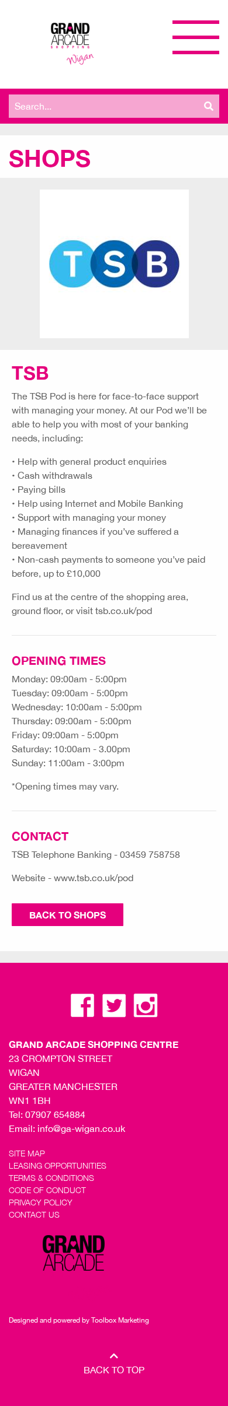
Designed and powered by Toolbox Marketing (79, 1320)
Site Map (27, 1153)
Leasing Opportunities (57, 1165)
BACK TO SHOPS (67, 914)
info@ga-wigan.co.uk (81, 1128)
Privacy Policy (40, 1202)
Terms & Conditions (51, 1178)
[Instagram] (145, 1004)
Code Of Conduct (47, 1190)
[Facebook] (83, 1004)
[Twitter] (115, 1004)
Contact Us (34, 1214)
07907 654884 (55, 1114)
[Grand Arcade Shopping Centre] (71, 42)
